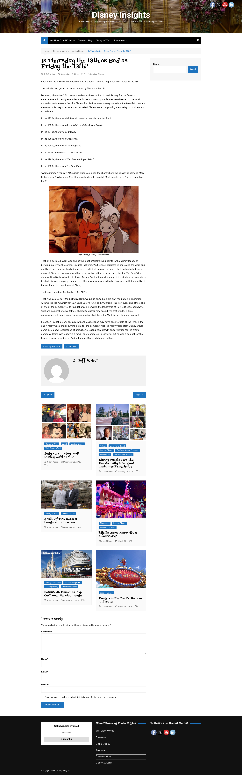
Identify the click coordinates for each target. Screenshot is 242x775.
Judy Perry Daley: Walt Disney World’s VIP (61, 455)
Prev (49, 395)
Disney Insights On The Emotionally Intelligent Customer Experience (116, 463)
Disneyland (104, 523)
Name (44, 659)
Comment (46, 631)
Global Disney (103, 744)
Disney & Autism (104, 763)
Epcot (64, 444)
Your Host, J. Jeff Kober (60, 40)
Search (156, 64)
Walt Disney (105, 454)
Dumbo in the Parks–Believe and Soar (120, 600)
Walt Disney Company (123, 454)
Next (138, 395)
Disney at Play (85, 40)
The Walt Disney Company (127, 450)
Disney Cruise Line (53, 582)
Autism (103, 446)
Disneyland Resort (117, 446)
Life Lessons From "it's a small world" (118, 534)
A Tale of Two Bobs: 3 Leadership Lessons (60, 521)
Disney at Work (103, 40)
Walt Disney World (53, 448)
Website (45, 684)
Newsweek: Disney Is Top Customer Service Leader (63, 594)
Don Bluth (72, 346)
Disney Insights (121, 15)
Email (44, 672)
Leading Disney (97, 74)
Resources (119, 40)
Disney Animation (52, 346)
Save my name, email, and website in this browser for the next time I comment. (81, 697)
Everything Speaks (72, 582)
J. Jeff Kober (49, 74)
